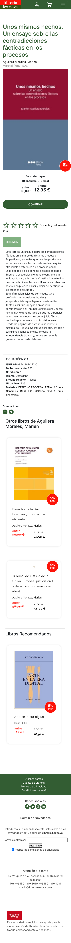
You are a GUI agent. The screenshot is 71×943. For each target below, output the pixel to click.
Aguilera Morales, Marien (20, 62)
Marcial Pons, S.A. (15, 65)
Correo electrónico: (14, 839)
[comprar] (52, 446)
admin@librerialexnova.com (35, 887)
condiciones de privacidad (43, 849)
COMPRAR (35, 204)
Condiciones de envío (34, 790)
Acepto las (37, 849)
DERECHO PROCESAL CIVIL (36, 391)
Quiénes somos (34, 778)
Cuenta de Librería (34, 782)
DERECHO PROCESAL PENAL (35, 387)
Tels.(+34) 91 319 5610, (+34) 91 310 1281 (35, 883)
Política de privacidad (33, 786)
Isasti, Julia (20, 723)
